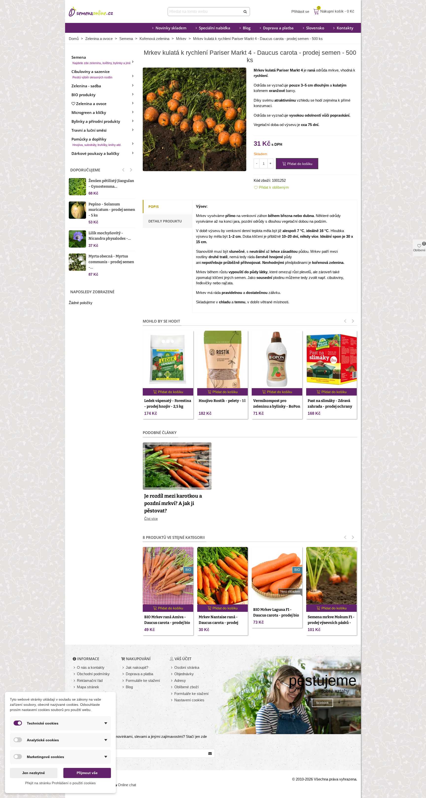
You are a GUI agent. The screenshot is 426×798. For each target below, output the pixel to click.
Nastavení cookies (189, 700)
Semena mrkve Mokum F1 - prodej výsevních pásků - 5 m (331, 622)
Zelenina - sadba (86, 85)
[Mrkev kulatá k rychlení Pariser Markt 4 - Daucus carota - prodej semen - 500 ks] (194, 119)
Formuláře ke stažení (143, 680)
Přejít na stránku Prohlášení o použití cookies (60, 783)
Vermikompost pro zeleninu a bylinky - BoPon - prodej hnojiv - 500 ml (276, 406)
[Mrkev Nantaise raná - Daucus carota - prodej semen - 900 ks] (222, 575)
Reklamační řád (90, 680)
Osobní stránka (186, 667)
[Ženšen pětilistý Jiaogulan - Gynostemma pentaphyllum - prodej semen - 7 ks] (77, 186)
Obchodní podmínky (93, 674)
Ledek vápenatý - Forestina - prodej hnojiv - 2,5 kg (167, 404)
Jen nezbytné (33, 773)
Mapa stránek (88, 687)
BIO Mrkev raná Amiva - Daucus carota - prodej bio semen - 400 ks (167, 622)
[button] (123, 170)
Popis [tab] (153, 206)
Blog (246, 27)
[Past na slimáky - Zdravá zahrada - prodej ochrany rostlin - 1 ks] (331, 359)
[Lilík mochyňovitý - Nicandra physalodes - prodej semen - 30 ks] (77, 239)
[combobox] (205, 11)
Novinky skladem (171, 27)
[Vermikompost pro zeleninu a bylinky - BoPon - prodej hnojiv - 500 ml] (277, 359)
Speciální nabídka (214, 27)
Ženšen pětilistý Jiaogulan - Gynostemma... (111, 184)
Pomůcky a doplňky (96, 142)
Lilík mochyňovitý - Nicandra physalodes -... (110, 236)
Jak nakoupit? (137, 667)
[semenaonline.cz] (98, 12)
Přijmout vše (87, 773)
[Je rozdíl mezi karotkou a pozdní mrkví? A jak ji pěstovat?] (177, 465)
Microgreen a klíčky (88, 112)
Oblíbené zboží (186, 687)
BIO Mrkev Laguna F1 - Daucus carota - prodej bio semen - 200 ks (276, 615)
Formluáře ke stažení (191, 693)
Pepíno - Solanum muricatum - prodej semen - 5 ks (112, 210)
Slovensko (315, 27)
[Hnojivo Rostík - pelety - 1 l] (222, 359)
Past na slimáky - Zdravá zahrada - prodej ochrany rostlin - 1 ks (330, 406)
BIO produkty (83, 94)
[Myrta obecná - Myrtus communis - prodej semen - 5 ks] (77, 262)
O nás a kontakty (91, 667)
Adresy (180, 680)
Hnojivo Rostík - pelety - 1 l (222, 401)
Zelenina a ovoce (91, 103)
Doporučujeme (85, 169)
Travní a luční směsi (88, 130)
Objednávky (184, 674)
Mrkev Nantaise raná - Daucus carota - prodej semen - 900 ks (218, 622)
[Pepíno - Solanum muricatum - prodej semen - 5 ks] (77, 210)
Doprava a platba (278, 27)
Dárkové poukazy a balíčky (95, 153)
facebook (322, 703)
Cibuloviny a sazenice (91, 74)
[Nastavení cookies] (172, 700)
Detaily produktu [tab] (165, 221)
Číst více (151, 519)
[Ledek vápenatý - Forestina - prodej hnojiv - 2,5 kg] (168, 359)
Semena (101, 60)
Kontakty (345, 27)
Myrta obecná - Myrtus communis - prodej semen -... (111, 262)
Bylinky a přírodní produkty (95, 121)
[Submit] (245, 11)
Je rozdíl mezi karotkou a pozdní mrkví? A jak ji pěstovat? (173, 503)
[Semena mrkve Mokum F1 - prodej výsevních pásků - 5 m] (331, 575)
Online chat (127, 785)
